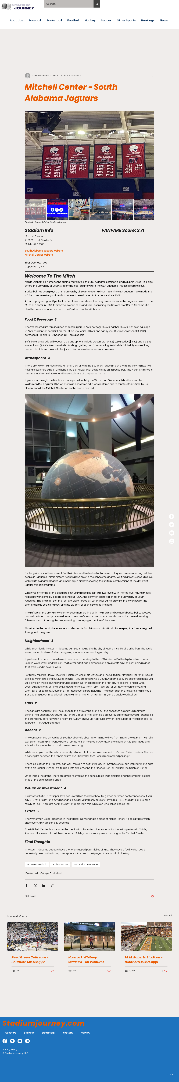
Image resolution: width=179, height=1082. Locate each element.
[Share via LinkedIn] (43, 885)
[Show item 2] (57, 209)
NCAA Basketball (36, 864)
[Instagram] (171, 541)
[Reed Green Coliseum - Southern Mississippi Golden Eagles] (32, 936)
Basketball (32, 873)
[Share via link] (52, 885)
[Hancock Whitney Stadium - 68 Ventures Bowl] (89, 936)
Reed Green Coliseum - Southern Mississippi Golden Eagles (30, 959)
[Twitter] (171, 524)
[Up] (172, 1074)
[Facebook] (171, 516)
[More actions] (152, 76)
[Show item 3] (79, 209)
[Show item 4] (100, 209)
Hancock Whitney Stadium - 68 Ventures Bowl (86, 959)
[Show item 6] (144, 209)
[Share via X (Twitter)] (35, 885)
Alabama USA (60, 864)
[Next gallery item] (150, 155)
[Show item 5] (122, 209)
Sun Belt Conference (86, 864)
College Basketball (51, 873)
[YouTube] (171, 533)
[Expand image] (89, 155)
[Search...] (97, 4)
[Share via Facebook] (26, 885)
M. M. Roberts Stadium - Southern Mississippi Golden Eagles (144, 959)
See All (168, 915)
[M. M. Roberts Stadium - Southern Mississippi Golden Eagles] (146, 936)
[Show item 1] (35, 209)
